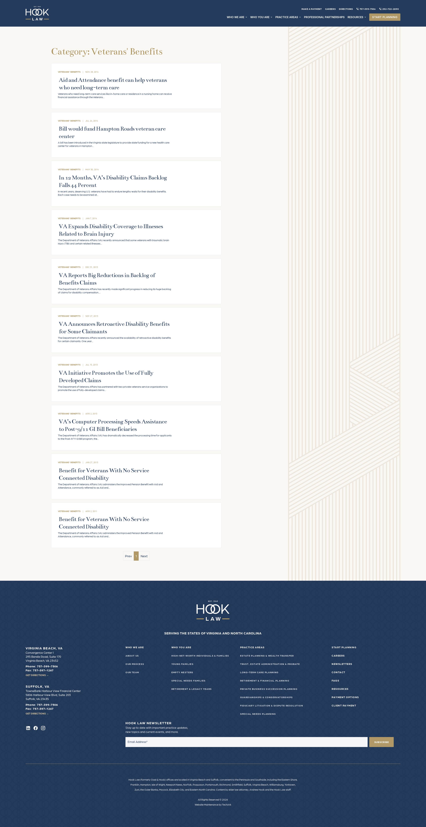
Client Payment (344, 705)
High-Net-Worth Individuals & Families (200, 655)
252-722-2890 (390, 9)
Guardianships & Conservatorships (266, 697)
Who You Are (181, 647)
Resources (340, 688)
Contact (338, 672)
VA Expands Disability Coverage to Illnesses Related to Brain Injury (136, 232)
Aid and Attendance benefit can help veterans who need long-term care (136, 86)
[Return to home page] (213, 611)
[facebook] (35, 728)
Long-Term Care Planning (259, 672)
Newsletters (342, 663)
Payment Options (345, 697)
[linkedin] (28, 728)
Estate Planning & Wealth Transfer (267, 655)
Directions (346, 9)
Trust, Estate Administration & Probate (270, 664)
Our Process (134, 664)
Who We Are (134, 647)
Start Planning (344, 647)
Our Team (132, 672)
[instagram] (43, 728)
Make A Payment (312, 9)
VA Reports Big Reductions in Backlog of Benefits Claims (136, 281)
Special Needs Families (188, 680)
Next (144, 556)
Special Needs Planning (258, 713)
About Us (132, 655)
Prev (128, 556)
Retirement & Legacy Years (191, 688)
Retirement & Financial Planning (264, 680)
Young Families (182, 664)
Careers (330, 9)
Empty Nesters (182, 672)
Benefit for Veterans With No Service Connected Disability (136, 476)
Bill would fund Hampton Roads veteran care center (136, 134)
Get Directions (37, 675)
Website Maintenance (206, 804)
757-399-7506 (368, 9)
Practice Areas (252, 647)
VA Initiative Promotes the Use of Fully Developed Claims (136, 378)
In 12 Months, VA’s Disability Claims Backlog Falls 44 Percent (136, 183)
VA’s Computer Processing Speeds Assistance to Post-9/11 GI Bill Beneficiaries (136, 427)
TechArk (226, 804)
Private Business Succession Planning (268, 688)
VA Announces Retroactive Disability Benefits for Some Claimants (136, 330)
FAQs (335, 680)
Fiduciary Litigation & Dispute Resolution (271, 705)
